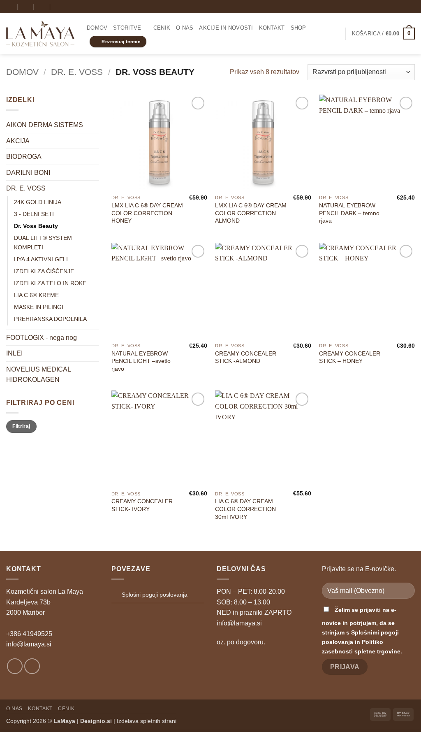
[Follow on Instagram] (402, 6)
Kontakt (272, 28)
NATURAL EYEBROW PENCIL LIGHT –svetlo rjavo (141, 361)
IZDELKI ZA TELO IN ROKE (50, 283)
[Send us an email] (410, 6)
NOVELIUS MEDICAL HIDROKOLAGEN (38, 374)
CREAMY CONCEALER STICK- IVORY (142, 505)
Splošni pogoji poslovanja (154, 594)
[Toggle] (94, 157)
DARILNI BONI (28, 172)
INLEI (14, 353)
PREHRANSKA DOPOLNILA (50, 319)
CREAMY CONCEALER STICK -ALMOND (245, 357)
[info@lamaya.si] (9, 6)
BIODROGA (24, 156)
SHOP (298, 28)
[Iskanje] (58, 6)
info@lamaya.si (28, 644)
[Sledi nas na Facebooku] (395, 6)
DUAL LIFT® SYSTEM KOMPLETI (43, 243)
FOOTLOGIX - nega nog (41, 337)
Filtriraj (21, 426)
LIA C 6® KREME (36, 295)
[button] (335, 34)
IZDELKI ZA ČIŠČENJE (44, 271)
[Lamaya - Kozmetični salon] (40, 34)
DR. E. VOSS (77, 72)
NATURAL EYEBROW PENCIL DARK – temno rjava (349, 213)
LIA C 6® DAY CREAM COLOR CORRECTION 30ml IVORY (245, 509)
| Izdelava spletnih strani (128, 721)
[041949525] (42, 6)
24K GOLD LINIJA (37, 202)
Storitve (127, 28)
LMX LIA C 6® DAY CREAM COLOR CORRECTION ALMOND (251, 213)
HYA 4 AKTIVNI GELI (41, 259)
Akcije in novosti (226, 28)
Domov (97, 28)
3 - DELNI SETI (34, 214)
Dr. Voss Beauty (36, 226)
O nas (184, 28)
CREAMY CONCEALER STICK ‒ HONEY (349, 357)
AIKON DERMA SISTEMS (44, 124)
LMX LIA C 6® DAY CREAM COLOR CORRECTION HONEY (147, 213)
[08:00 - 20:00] (26, 6)
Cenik (161, 28)
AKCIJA (18, 140)
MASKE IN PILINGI (38, 307)
